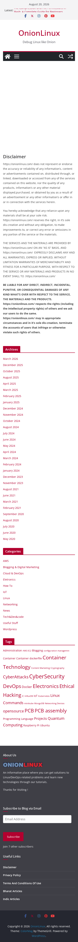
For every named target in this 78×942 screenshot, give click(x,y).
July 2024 (8, 433)
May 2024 (9, 445)
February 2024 (12, 464)
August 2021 (11, 489)
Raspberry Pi (31, 725)
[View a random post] (70, 56)
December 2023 (13, 477)
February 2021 (12, 508)
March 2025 (10, 390)
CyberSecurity (47, 676)
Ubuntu (45, 725)
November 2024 (13, 414)
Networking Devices (54, 703)
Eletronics (9, 579)
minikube (29, 703)
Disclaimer (9, 867)
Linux (6, 598)
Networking (10, 604)
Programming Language (18, 719)
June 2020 (9, 532)
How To (7, 585)
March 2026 (10, 359)
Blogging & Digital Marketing (21, 567)
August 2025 (11, 377)
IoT (5, 592)
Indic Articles (11, 899)
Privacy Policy (12, 875)
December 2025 (13, 365)
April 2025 (9, 383)
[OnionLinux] (7, 56)
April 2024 (9, 452)
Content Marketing (40, 668)
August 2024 (11, 427)
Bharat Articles (12, 891)
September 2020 (13, 514)
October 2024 (11, 421)
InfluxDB (29, 696)
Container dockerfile (29, 658)
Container (9, 658)
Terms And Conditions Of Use (22, 883)
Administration (12, 650)
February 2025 (12, 396)
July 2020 (8, 526)
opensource (13, 711)
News (6, 610)
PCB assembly (51, 710)
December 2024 (13, 408)
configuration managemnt (56, 650)
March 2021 (10, 501)
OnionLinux (39, 33)
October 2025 (11, 371)
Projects (40, 718)
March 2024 (10, 458)
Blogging (37, 650)
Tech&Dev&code (13, 617)
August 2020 (11, 520)
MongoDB (39, 703)
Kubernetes (44, 696)
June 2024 (9, 439)
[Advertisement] (39, 101)
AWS (6, 561)
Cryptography (57, 668)
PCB (29, 710)
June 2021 (9, 495)
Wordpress (10, 629)
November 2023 (13, 483)
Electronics (46, 686)
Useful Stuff (10, 623)
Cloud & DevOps (13, 573)
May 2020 (9, 539)
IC (23, 696)
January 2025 (11, 402)
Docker (27, 687)
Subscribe (13, 837)
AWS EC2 (27, 650)
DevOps (12, 686)
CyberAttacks (15, 676)
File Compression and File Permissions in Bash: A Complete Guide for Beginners (40, 12)
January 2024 (11, 470)
